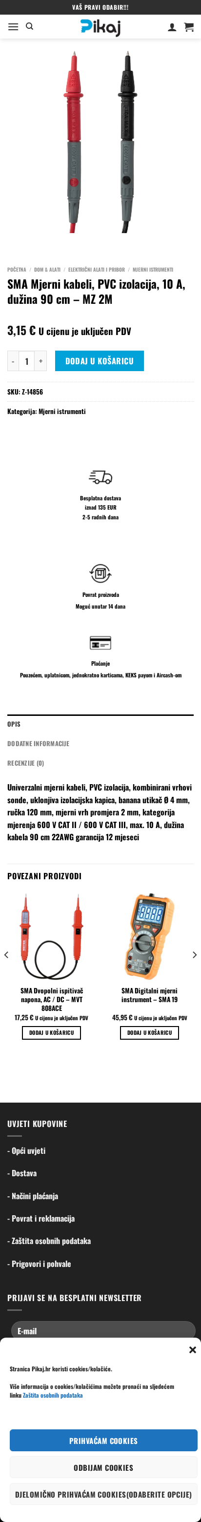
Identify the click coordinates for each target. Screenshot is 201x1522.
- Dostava (22, 1173)
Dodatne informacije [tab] (38, 743)
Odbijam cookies (103, 1467)
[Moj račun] (172, 27)
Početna (16, 269)
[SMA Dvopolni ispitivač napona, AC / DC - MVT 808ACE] (51, 936)
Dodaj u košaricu (99, 361)
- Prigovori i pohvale (39, 1263)
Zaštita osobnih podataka (53, 1395)
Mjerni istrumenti (153, 269)
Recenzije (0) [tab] (25, 763)
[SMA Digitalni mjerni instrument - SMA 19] (149, 936)
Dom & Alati (47, 269)
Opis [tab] (13, 724)
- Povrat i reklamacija (41, 1218)
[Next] (194, 974)
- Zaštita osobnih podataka (49, 1240)
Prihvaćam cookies (103, 1440)
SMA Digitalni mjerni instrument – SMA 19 (149, 995)
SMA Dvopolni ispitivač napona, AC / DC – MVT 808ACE (51, 999)
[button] (193, 1350)
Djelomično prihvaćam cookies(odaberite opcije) (103, 1494)
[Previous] (7, 974)
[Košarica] (189, 27)
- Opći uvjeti (26, 1150)
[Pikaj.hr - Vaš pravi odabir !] (100, 27)
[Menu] (13, 27)
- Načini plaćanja (32, 1196)
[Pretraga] (29, 26)
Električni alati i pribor (96, 269)
